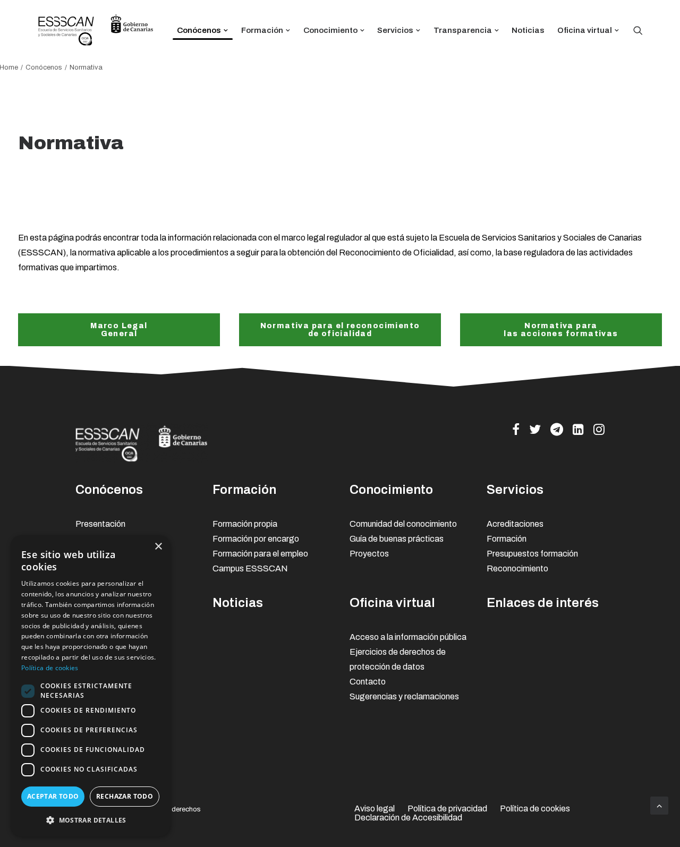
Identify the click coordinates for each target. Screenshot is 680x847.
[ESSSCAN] (95, 30)
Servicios (395, 30)
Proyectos (369, 553)
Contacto (368, 681)
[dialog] (90, 685)
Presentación (100, 523)
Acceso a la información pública (408, 636)
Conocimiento (330, 30)
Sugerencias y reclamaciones (404, 696)
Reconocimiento (517, 568)
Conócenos (199, 30)
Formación (262, 30)
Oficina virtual (584, 30)
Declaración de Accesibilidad (408, 817)
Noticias (528, 30)
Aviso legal (374, 808)
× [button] (158, 547)
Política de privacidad (447, 808)
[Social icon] (516, 432)
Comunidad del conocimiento (403, 523)
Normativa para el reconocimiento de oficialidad (341, 330)
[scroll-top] (659, 804)
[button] (90, 820)
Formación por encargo (255, 538)
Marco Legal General (118, 330)
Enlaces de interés (543, 603)
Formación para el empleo (260, 553)
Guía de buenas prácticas (397, 538)
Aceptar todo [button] (53, 796)
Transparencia (463, 30)
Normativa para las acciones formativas (561, 330)
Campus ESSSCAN (250, 568)
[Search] (638, 30)
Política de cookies (535, 808)
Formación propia (244, 523)
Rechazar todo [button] (124, 796)
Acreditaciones (515, 523)
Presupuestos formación (532, 553)
